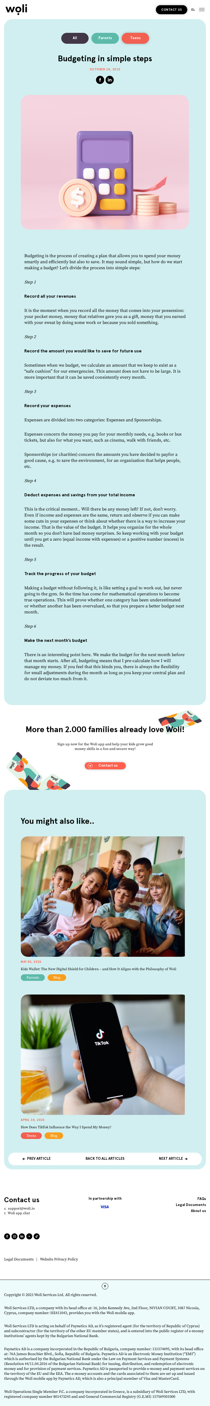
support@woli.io (21, 1208)
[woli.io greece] (16, 9)
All (75, 38)
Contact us (171, 9)
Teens (135, 38)
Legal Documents (19, 1259)
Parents (105, 38)
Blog (56, 977)
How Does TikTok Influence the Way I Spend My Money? (66, 1127)
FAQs (201, 1199)
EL (193, 9)
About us (198, 1211)
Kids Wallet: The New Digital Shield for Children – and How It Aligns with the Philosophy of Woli (98, 969)
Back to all (105, 1159)
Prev (39, 1159)
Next (171, 1159)
